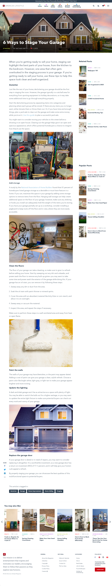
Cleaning (25, 534)
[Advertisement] (94, 149)
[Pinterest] (99, 557)
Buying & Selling (62, 534)
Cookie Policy (45, 568)
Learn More (100, 569)
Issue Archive (63, 560)
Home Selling (49, 491)
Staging (6, 48)
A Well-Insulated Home (96, 98)
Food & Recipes (67, 6)
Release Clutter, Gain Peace (97, 127)
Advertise (44, 560)
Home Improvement (34, 491)
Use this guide (29, 115)
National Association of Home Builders (36, 188)
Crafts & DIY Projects (46, 534)
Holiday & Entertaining (77, 6)
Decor (46, 6)
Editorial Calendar (64, 558)
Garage (22, 491)
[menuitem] (40, 6)
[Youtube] (107, 557)
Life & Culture (60, 6)
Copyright (45, 563)
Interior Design (98, 534)
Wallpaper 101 (93, 70)
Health (6, 534)
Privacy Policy (45, 566)
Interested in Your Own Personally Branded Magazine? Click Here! (56, 1)
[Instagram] (103, 557)
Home (40, 6)
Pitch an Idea (62, 566)
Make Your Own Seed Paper (97, 203)
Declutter (13, 491)
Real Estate (53, 6)
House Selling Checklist (96, 217)
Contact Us (62, 563)
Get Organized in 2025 (96, 84)
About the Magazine (47, 558)
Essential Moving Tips (95, 112)
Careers (44, 571)
